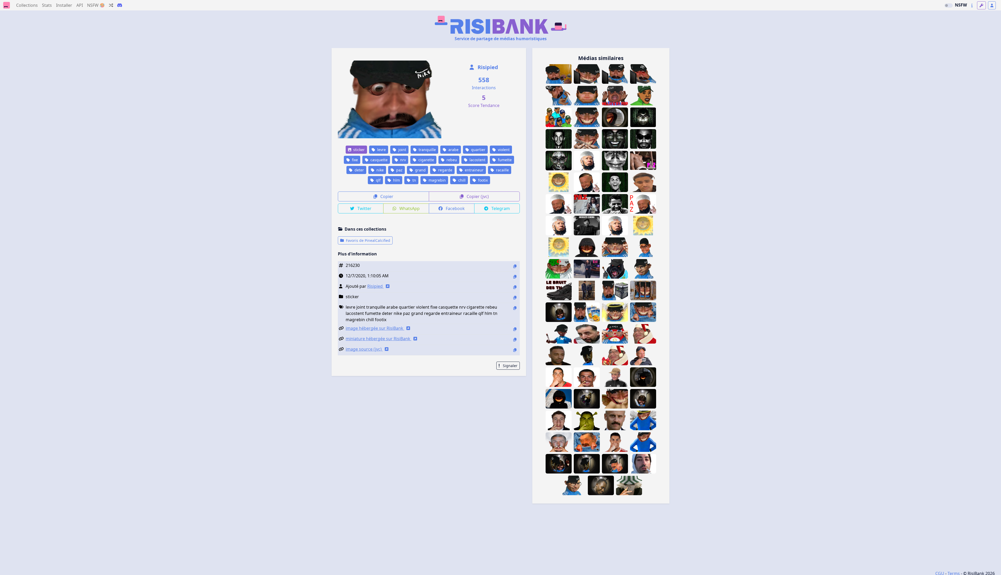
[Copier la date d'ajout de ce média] (515, 277)
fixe (354, 159)
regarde (444, 169)
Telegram (500, 208)
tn (413, 180)
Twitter (363, 208)
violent (503, 149)
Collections (27, 5)
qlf (378, 180)
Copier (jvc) (477, 196)
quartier (477, 149)
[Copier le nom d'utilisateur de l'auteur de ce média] (515, 287)
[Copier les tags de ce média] (515, 308)
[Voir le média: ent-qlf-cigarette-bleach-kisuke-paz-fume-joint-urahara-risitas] (629, 485)
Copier (386, 196)
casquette (378, 159)
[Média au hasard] (111, 5)
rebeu (451, 159)
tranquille (427, 149)
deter (358, 169)
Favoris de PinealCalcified (367, 240)
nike (379, 169)
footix (482, 180)
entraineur (474, 169)
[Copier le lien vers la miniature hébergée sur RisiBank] (515, 340)
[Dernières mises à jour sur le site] (972, 5)
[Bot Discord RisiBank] (119, 5)
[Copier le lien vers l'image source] (515, 350)
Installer (64, 5)
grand (420, 169)
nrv (402, 159)
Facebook (455, 208)
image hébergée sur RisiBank (375, 328)
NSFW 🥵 (96, 5)
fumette (504, 159)
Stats (47, 5)
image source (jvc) (364, 349)
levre (381, 149)
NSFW (961, 5)
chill (461, 180)
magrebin (437, 180)
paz (398, 169)
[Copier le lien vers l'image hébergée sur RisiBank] (515, 329)
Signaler (509, 365)
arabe (453, 149)
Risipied (487, 67)
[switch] (948, 5)
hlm (396, 180)
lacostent (476, 159)
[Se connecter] (992, 5)
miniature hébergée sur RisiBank (378, 339)
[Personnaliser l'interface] (981, 5)
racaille (502, 169)
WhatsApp (409, 208)
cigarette (425, 159)
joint (401, 149)
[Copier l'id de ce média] (515, 266)
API (79, 5)
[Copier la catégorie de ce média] (515, 298)
